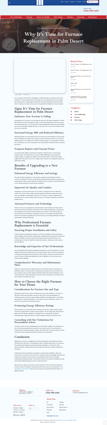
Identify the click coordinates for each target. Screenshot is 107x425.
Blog (42, 28)
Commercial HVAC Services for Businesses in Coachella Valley (79, 97)
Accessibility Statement (72, 420)
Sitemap (59, 420)
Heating (29, 17)
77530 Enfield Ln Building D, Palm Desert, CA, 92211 (22, 2)
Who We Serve (63, 407)
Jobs (48, 412)
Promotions (78, 1)
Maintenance (92, 17)
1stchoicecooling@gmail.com (80, 392)
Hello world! (74, 83)
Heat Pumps (58, 17)
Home (62, 1)
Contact (84, 1)
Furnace (77, 117)
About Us (67, 1)
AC (47, 402)
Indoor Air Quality (43, 17)
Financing (80, 17)
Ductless (70, 17)
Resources (72, 1)
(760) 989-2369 (90, 10)
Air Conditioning (16, 17)
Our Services (50, 407)
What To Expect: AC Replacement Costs (81, 64)
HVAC (76, 112)
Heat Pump (78, 120)
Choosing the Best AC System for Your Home (81, 76)
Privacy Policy (64, 420)
